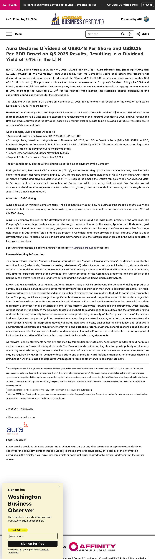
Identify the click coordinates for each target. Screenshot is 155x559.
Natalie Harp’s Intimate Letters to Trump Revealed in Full (56, 4)
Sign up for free (32, 543)
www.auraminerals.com (82, 247)
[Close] (59, 486)
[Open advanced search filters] (130, 33)
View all (147, 4)
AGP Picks (10, 4)
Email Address (17, 530)
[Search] (122, 33)
